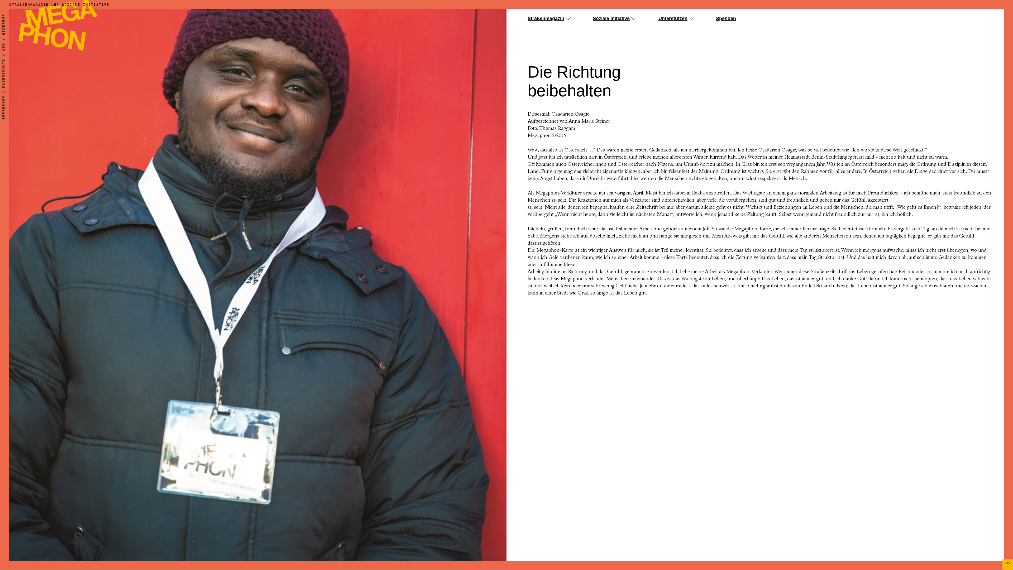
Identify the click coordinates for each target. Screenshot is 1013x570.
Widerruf (3, 24)
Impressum (3, 108)
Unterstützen (672, 18)
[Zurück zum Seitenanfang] (1007, 564)
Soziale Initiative (611, 18)
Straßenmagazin (546, 18)
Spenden (726, 18)
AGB (3, 47)
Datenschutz (3, 73)
